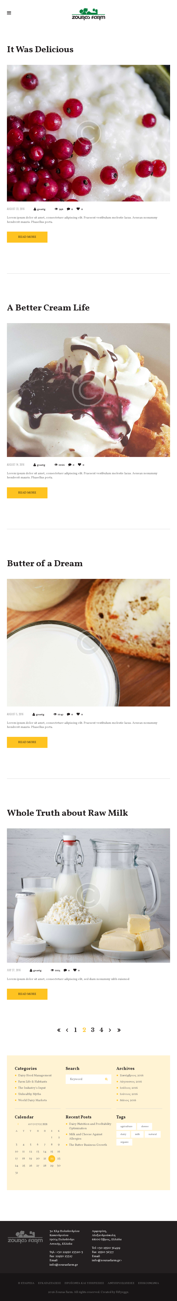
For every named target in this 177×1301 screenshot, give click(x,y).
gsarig (41, 209)
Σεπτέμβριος (132, 1076)
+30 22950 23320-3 (69, 1252)
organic (124, 1142)
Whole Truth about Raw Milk (67, 813)
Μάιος (128, 1100)
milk (137, 1134)
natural (153, 1134)
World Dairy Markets (32, 1100)
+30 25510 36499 (108, 1248)
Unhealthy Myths (29, 1094)
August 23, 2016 (16, 209)
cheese (144, 1126)
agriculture (126, 1126)
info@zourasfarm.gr (64, 1265)
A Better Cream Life (48, 308)
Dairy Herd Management (35, 1076)
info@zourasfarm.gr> (107, 1260)
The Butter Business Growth (88, 1145)
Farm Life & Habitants (32, 1082)
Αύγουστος (131, 1082)
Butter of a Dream (45, 564)
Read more (27, 237)
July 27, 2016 (14, 970)
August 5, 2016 (15, 714)
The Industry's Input (32, 1088)
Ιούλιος (129, 1088)
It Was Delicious (40, 50)
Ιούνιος (129, 1094)
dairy (123, 1134)
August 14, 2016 (15, 464)
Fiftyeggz (122, 1292)
